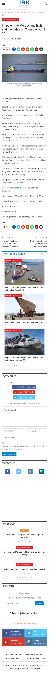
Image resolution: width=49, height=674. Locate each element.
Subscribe (39, 603)
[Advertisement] (24, 499)
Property (24, 530)
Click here (20, 187)
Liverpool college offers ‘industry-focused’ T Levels (10, 243)
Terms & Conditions (38, 658)
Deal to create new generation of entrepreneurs (38, 243)
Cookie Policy (8, 658)
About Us (18, 655)
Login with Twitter (26, 397)
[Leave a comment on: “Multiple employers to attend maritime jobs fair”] (29, 573)
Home (10, 655)
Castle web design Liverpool (30, 669)
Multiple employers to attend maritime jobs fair (24, 569)
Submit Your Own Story (34, 655)
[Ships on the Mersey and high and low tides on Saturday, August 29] (24, 342)
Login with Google (26, 392)
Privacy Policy (22, 658)
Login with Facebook (26, 387)
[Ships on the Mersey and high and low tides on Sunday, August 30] (24, 272)
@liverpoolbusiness (29, 613)
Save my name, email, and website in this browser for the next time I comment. (23, 447)
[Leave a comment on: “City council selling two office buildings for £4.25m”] (30, 541)
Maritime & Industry (10, 20)
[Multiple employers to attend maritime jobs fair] (24, 307)
